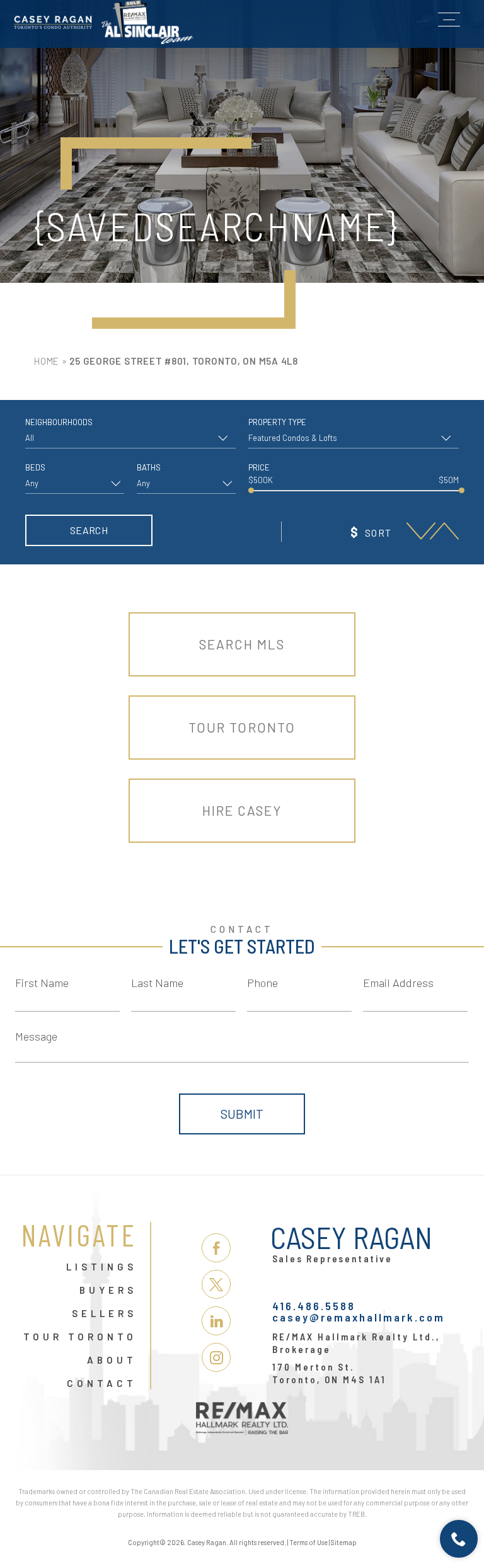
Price (259, 468)
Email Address (398, 982)
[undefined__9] (420, 531)
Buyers (108, 1291)
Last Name (157, 982)
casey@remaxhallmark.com (358, 1317)
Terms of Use (308, 1542)
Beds (35, 468)
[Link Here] (103, 22)
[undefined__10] (444, 531)
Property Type (277, 422)
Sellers (104, 1314)
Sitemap (344, 1542)
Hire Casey (242, 810)
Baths (149, 468)
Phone (262, 982)
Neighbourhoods (59, 422)
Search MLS (242, 644)
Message (36, 1036)
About (112, 1361)
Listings (101, 1267)
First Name (42, 982)
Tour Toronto (242, 727)
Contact (102, 1384)
